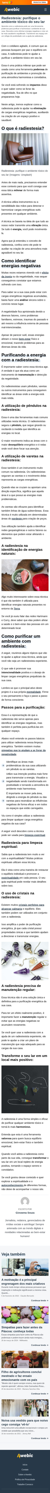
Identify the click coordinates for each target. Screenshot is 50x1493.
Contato (25, 1470)
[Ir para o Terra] (7, 2)
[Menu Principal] (45, 10)
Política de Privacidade (25, 1479)
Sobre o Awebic (25, 1475)
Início (25, 1465)
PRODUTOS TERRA (39, 2)
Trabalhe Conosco (25, 1484)
